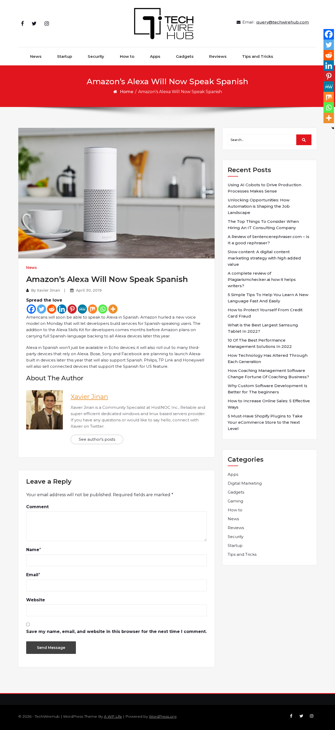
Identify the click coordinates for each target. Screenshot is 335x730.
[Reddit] (51, 309)
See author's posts (97, 439)
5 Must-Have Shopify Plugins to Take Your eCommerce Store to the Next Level (265, 422)
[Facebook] (31, 309)
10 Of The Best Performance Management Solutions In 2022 (260, 343)
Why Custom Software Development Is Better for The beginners (267, 388)
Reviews (217, 56)
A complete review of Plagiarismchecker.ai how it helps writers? (262, 279)
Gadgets (184, 56)
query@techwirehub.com (282, 22)
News (35, 56)
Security (96, 56)
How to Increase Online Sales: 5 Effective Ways (269, 404)
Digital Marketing (245, 483)
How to (127, 56)
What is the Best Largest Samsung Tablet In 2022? (263, 328)
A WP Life (113, 716)
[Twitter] (41, 309)
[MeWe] (82, 309)
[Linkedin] (61, 309)
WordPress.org (162, 716)
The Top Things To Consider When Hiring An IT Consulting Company (263, 224)
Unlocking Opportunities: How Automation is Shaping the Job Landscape (259, 206)
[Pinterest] (72, 309)
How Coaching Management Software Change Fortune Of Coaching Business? (268, 373)
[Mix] (92, 309)
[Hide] (333, 128)
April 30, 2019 (89, 290)
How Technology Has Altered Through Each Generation (268, 358)
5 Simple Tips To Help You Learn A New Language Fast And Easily (268, 297)
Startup (64, 56)
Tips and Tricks (257, 56)
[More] (113, 309)
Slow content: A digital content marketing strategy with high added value (264, 258)
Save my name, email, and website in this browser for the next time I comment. (116, 631)
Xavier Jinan (48, 290)
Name (32, 549)
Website (35, 599)
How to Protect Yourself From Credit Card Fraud (265, 313)
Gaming (235, 501)
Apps (155, 56)
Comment (37, 506)
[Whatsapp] (102, 309)
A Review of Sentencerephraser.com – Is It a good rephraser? (268, 239)
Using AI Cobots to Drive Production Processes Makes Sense (264, 188)
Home (126, 91)
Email (32, 574)
